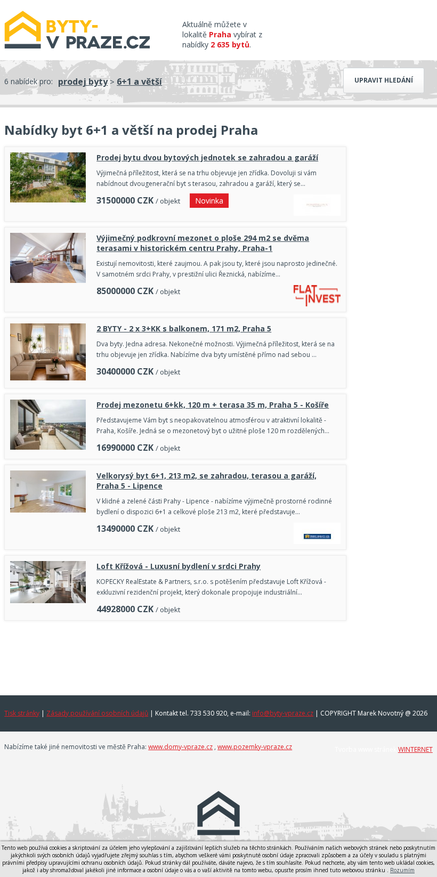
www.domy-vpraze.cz (180, 746)
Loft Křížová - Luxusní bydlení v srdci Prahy (178, 566)
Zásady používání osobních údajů (97, 713)
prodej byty (83, 81)
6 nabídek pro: (28, 81)
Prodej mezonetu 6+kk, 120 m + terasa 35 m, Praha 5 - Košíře (212, 405)
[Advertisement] (175, 655)
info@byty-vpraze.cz (282, 713)
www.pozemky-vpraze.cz (254, 746)
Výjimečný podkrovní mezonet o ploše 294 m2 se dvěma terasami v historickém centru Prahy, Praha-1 (202, 243)
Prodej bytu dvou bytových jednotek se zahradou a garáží (207, 157)
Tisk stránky (21, 713)
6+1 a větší (139, 81)
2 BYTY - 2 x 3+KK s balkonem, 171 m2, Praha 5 (183, 328)
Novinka (209, 201)
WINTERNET (415, 749)
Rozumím (402, 870)
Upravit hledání (383, 80)
